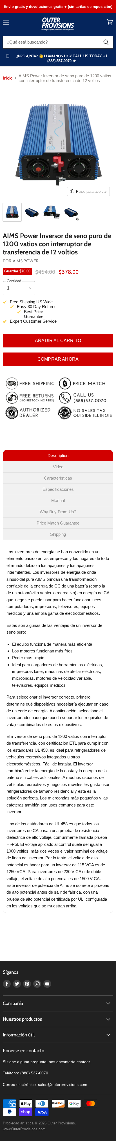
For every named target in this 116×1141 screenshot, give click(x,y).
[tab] (58, 455)
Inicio (7, 78)
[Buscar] (106, 42)
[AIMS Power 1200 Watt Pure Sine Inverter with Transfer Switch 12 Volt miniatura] (52, 212)
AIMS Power (26, 260)
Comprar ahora (58, 359)
